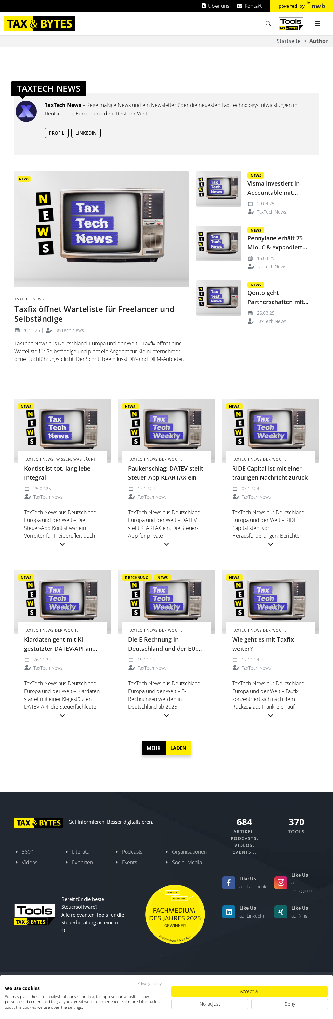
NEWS (24, 178)
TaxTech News (68, 330)
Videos (29, 862)
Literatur (81, 851)
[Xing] (280, 911)
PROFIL (56, 133)
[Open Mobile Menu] (317, 23)
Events (129, 862)
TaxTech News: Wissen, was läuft (60, 459)
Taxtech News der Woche (155, 459)
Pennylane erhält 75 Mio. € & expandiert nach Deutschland (275, 247)
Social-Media (187, 862)
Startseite (288, 41)
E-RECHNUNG (136, 577)
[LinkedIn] (228, 911)
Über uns (217, 5)
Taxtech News (29, 298)
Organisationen (189, 851)
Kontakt (252, 5)
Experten (82, 862)
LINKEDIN (86, 133)
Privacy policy (149, 983)
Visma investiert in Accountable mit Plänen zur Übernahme (279, 193)
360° (27, 851)
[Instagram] (280, 882)
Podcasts (132, 851)
